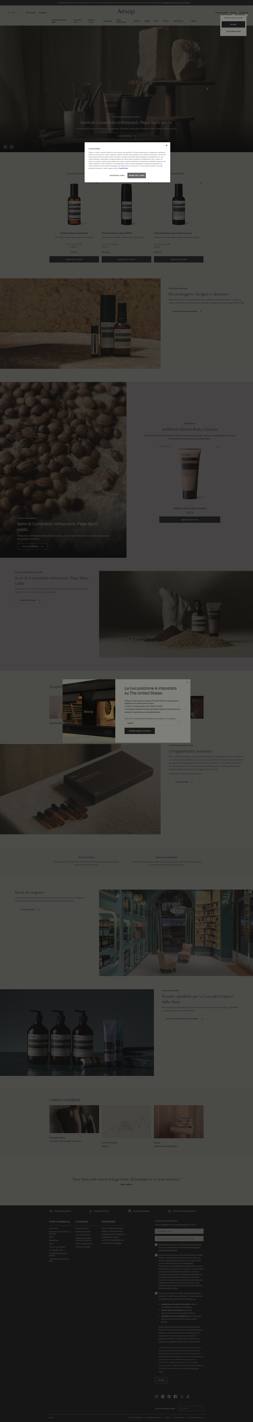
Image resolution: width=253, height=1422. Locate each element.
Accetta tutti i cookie (136, 175)
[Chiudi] (166, 145)
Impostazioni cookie (117, 175)
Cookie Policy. (123, 168)
